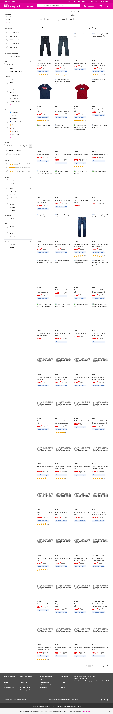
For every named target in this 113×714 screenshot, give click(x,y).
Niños (9, 19)
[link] (45, 54)
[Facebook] (101, 700)
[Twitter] (104, 700)
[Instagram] (108, 700)
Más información (86, 711)
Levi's (9, 16)
